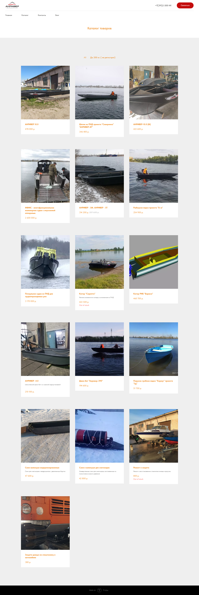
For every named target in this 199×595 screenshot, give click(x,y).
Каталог (25, 15)
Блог (57, 15)
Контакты (42, 15)
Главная (8, 15)
